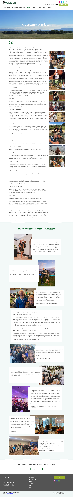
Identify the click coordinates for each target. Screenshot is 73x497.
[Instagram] (54, 480)
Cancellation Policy (57, 493)
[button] (66, 1)
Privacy (63, 493)
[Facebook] (57, 480)
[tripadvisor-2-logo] (59, 480)
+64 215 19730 (54, 2)
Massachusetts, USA (18, 133)
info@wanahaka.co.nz (9, 482)
